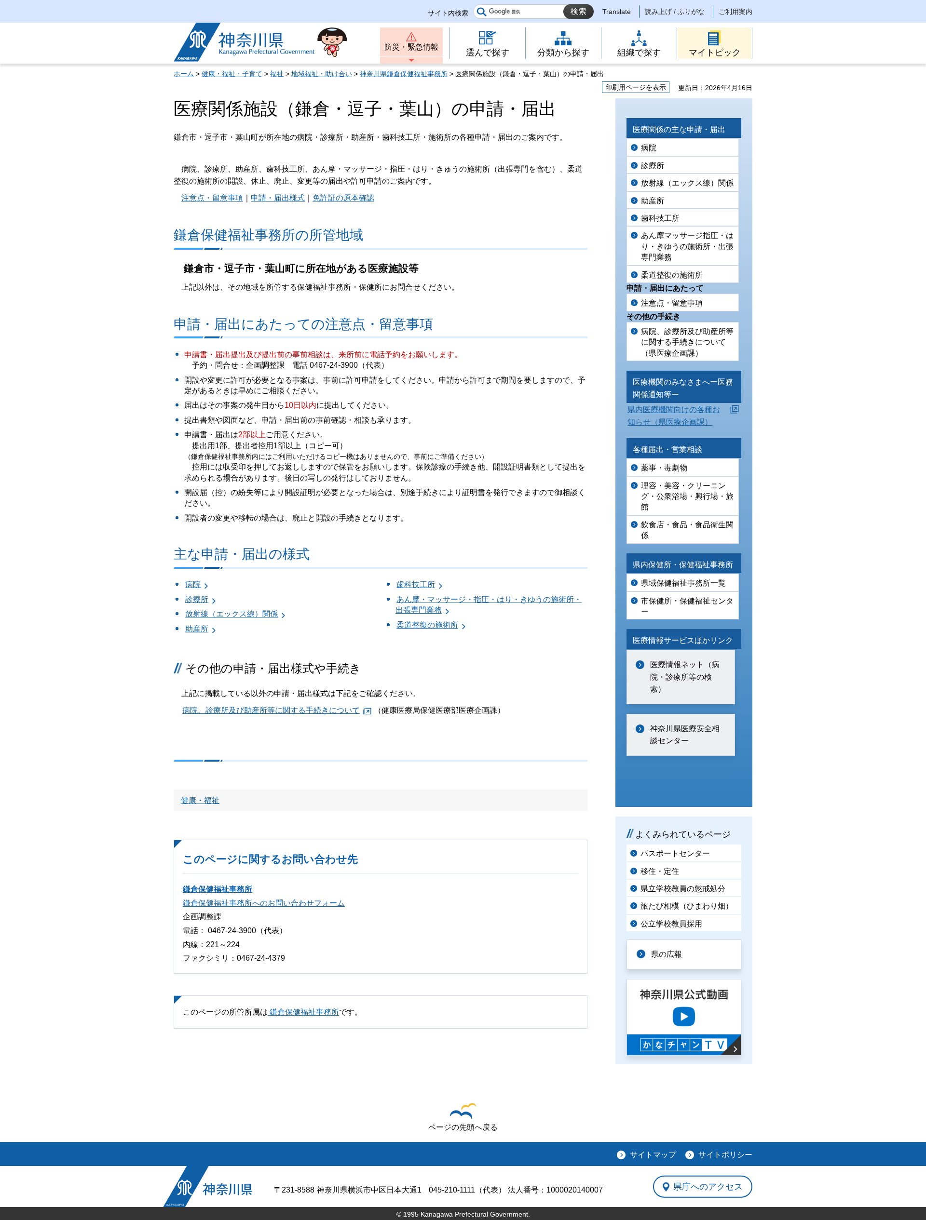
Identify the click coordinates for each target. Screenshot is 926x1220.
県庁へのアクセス (708, 1187)
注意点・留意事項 (212, 198)
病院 (193, 584)
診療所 (196, 599)
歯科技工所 (415, 584)
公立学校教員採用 (671, 924)
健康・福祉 (200, 800)
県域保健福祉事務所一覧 (683, 583)
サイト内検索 (448, 13)
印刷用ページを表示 (635, 87)
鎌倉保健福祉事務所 (217, 889)
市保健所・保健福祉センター (687, 606)
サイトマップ (653, 1155)
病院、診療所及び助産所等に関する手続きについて (271, 710)
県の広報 (666, 954)
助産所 (196, 629)
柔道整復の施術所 (427, 625)
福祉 (277, 74)
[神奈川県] (207, 1186)
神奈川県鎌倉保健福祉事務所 (404, 74)
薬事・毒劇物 (664, 468)
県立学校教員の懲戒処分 (682, 889)
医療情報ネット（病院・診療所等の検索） (685, 676)
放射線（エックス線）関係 (231, 614)
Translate (616, 11)
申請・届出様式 (278, 198)
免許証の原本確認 (343, 198)
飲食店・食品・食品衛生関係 (687, 530)
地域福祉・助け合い (321, 74)
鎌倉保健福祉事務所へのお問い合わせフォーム (264, 903)
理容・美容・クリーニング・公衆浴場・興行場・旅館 (687, 496)
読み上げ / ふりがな (675, 11)
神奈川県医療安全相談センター (685, 734)
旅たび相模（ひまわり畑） (686, 906)
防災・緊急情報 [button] (411, 47)
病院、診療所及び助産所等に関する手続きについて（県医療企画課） (687, 342)
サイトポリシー (725, 1155)
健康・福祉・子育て (232, 74)
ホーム (184, 74)
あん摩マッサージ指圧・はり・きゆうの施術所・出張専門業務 (687, 246)
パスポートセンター (675, 853)
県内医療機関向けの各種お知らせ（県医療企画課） (673, 415)
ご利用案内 (735, 11)
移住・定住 (659, 871)
